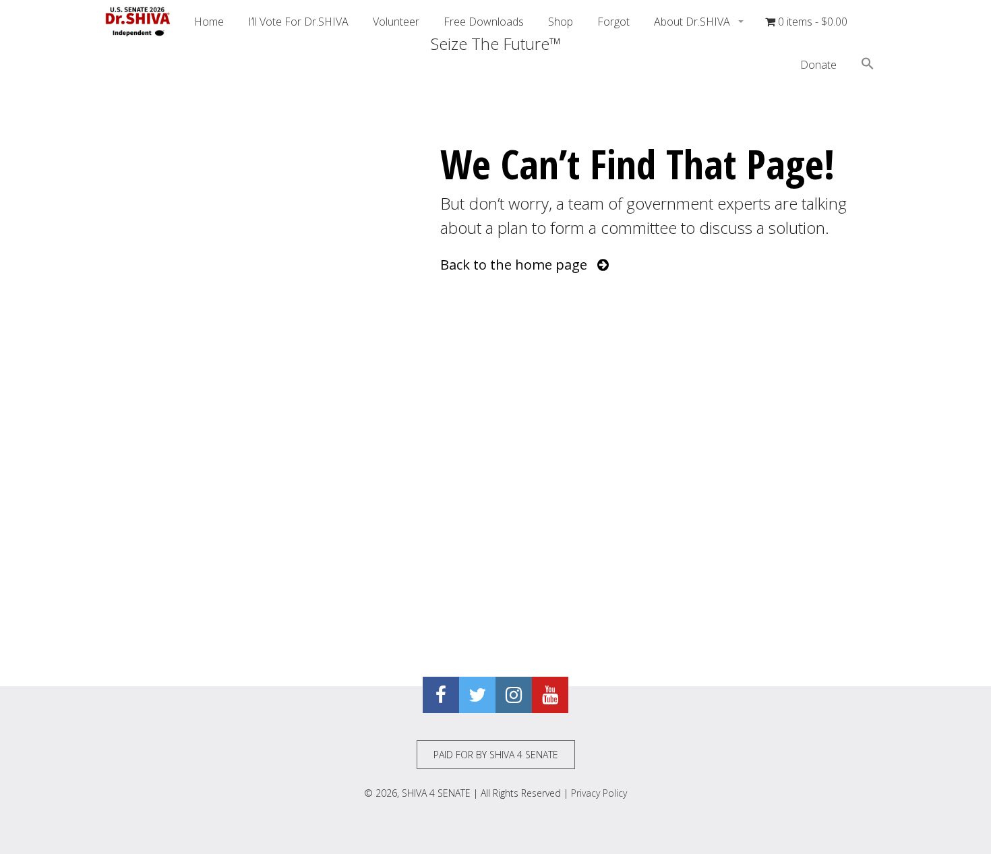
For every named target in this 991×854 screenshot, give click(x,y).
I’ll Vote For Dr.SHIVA (298, 21)
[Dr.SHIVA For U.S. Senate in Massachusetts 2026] (138, 21)
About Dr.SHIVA (693, 21)
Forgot (613, 21)
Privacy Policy (599, 793)
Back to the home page (518, 264)
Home (209, 21)
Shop (560, 21)
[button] (868, 65)
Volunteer (396, 21)
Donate (818, 64)
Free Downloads (484, 21)
